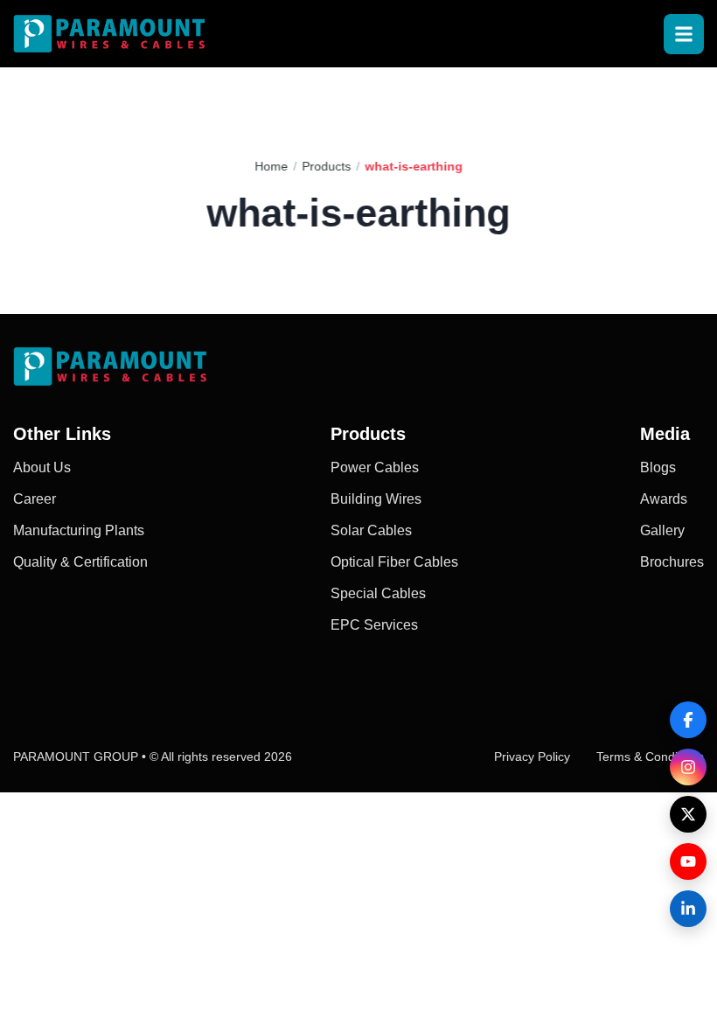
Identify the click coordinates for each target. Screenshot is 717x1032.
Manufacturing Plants (78, 530)
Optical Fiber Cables (394, 561)
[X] (688, 814)
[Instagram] (688, 767)
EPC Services (374, 624)
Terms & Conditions (650, 757)
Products (326, 166)
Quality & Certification (80, 561)
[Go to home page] (109, 33)
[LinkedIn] (688, 908)
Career (34, 499)
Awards (663, 499)
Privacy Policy (532, 757)
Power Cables (375, 467)
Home (271, 166)
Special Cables (378, 593)
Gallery (662, 530)
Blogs (658, 467)
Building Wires (376, 499)
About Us (42, 467)
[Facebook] (688, 719)
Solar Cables (371, 530)
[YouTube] (688, 861)
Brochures (672, 561)
